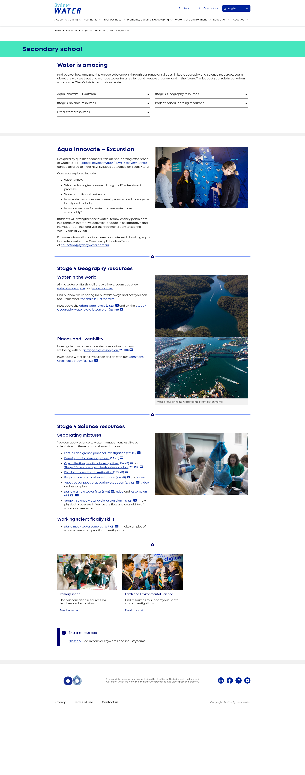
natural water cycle (71, 288)
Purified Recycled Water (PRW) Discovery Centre (113, 163)
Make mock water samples (89, 526)
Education (219, 19)
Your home (90, 19)
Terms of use (83, 702)
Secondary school (119, 30)
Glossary (75, 641)
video (141, 477)
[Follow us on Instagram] (238, 680)
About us (238, 19)
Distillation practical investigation (94, 472)
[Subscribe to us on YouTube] (247, 680)
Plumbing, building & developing (148, 19)
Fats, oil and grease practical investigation (100, 453)
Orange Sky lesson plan (106, 350)
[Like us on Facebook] (230, 680)
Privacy (60, 702)
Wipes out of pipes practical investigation (99, 482)
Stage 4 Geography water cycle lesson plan (101, 307)
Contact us (110, 702)
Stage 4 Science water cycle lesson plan (98, 500)
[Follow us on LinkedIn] (221, 680)
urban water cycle (97, 306)
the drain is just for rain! (97, 299)
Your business (112, 19)
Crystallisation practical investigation (96, 463)
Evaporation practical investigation (95, 477)
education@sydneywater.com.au (85, 245)
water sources (102, 288)
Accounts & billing (66, 19)
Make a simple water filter (87, 491)
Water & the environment (191, 19)
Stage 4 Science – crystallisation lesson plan (101, 467)
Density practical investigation (91, 458)
